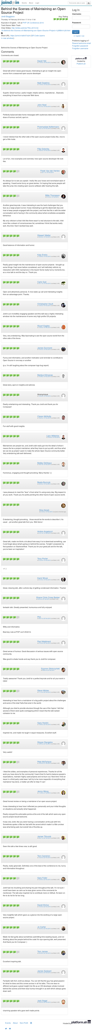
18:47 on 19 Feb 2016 (45, 464)
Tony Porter (42, 558)
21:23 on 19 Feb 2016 (45, 560)
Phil (39, 616)
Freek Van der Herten (50, 170)
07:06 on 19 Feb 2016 (53, 197)
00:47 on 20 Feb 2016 (45, 618)
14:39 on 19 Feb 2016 (45, 376)
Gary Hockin (42, 722)
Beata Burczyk (43, 482)
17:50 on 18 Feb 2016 (45, 62)
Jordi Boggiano (8, 16)
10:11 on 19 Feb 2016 (45, 283)
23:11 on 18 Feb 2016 (48, 172)
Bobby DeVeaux (44, 462)
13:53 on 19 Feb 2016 (45, 349)
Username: (76, 14)
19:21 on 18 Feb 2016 (45, 128)
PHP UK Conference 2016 (33, 22)
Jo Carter (41, 926)
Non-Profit (24, 1023)
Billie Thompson (52, 195)
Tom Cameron (43, 855)
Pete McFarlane (44, 761)
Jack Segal (42, 1000)
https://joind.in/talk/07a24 (20, 35)
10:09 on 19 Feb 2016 (45, 256)
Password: (76, 22)
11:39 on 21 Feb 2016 (45, 793)
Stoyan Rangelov (45, 742)
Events (24, 3)
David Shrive (43, 904)
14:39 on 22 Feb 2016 (45, 906)
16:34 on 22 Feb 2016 (45, 928)
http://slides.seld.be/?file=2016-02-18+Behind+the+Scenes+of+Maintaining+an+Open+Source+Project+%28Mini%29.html (35, 29)
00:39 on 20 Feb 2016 (43, 599)
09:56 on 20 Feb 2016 (48, 670)
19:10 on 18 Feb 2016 (45, 106)
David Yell (41, 60)
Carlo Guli (41, 281)
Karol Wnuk (42, 577)
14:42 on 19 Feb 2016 (45, 396)
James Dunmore (44, 347)
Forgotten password (80, 45)
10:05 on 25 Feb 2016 (45, 1002)
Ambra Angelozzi (45, 531)
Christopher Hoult (45, 303)
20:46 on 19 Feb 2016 (45, 484)
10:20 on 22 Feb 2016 (45, 857)
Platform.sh (81, 63)
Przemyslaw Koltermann (48, 126)
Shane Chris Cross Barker (48, 597)
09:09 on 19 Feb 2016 (45, 237)
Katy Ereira (42, 254)
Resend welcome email (81, 43)
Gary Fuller (42, 877)
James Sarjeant (44, 970)
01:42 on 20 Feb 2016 (45, 643)
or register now (79, 36)
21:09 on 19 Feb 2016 (47, 512)
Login (37, 3)
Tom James (42, 951)
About (31, 3)
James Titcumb (44, 836)
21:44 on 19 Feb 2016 (45, 580)
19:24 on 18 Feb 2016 (45, 150)
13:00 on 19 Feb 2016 (45, 305)
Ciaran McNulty (44, 416)
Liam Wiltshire (52, 435)
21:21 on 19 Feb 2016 (45, 533)
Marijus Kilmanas (45, 374)
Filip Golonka (43, 148)
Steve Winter (43, 690)
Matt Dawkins (43, 82)
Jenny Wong (42, 791)
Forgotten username (80, 48)
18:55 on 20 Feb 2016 (45, 744)
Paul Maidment (44, 641)
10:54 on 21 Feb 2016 (45, 763)
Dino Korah (44, 509)
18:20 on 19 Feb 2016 (45, 418)
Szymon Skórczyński (50, 668)
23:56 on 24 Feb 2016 (45, 972)
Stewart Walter (44, 235)
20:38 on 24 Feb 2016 (45, 953)
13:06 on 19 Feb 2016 (45, 327)
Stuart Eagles (43, 325)
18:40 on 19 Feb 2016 (54, 437)
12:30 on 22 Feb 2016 (45, 879)
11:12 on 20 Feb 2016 (45, 692)
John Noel (41, 104)
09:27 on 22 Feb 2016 (45, 838)
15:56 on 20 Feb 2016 (45, 724)
